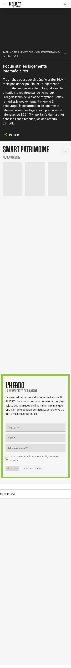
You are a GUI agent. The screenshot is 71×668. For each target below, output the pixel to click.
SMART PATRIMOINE (47, 52)
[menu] (5, 4)
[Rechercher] (65, 4)
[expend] (65, 54)
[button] (35, 152)
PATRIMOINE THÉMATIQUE (18, 52)
